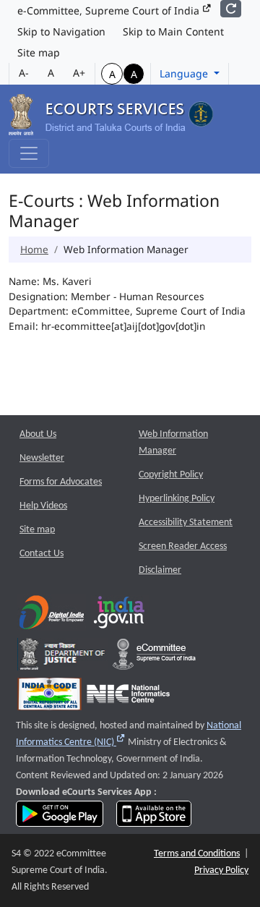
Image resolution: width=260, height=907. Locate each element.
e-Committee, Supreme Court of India (109, 10)
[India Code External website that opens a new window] (49, 697)
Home (34, 249)
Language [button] (185, 73)
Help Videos (43, 506)
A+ (79, 73)
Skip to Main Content (173, 31)
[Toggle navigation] (29, 153)
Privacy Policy (221, 870)
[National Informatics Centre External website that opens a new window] (128, 697)
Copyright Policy (171, 475)
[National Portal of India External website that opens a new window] (120, 615)
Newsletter (42, 458)
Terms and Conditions (197, 854)
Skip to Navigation (61, 31)
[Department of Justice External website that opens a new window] (62, 657)
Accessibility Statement (186, 522)
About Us (38, 434)
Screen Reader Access (183, 546)
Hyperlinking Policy (176, 498)
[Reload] (230, 8)
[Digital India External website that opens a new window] (51, 615)
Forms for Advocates (61, 482)
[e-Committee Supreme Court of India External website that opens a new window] (154, 657)
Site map (38, 52)
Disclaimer (160, 570)
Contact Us (42, 553)
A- (24, 73)
